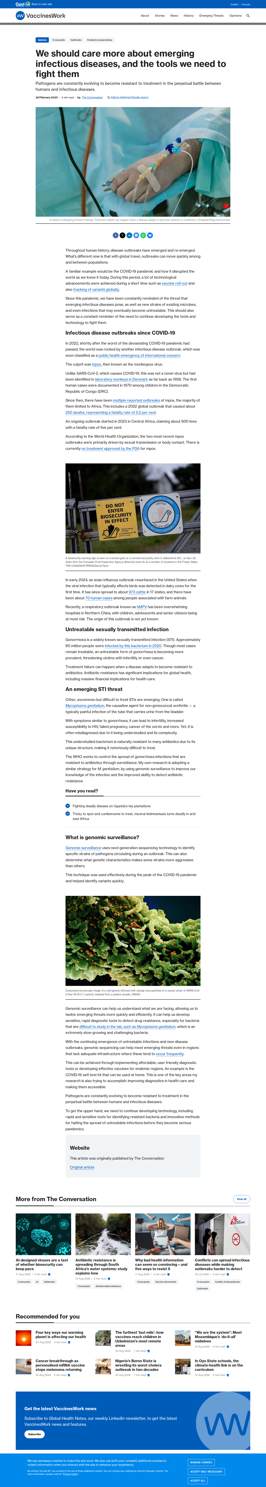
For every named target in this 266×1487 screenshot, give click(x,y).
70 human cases (98, 598)
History (189, 15)
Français (246, 4)
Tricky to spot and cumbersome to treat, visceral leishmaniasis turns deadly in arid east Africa (134, 816)
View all (241, 1199)
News (174, 15)
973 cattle (137, 592)
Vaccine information (165, 1281)
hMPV (142, 607)
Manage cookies (201, 1462)
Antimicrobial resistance (108, 1286)
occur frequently (169, 1053)
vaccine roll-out (174, 283)
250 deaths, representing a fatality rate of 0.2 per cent (111, 412)
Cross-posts (58, 40)
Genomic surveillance (83, 847)
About (145, 15)
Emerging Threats (211, 15)
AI (37, 1281)
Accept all (197, 1480)
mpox (96, 364)
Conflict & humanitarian (227, 1281)
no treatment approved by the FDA (110, 448)
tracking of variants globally (96, 289)
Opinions (235, 15)
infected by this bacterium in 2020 (133, 645)
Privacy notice (70, 1474)
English (234, 4)
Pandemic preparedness (99, 40)
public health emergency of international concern (139, 355)
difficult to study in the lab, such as (127, 1026)
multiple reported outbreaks (136, 400)
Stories (160, 15)
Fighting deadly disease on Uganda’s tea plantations (112, 806)
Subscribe (34, 1434)
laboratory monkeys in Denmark (121, 379)
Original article (82, 1167)
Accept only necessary (206, 1471)
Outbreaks (76, 40)
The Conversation (92, 97)
